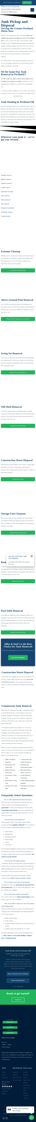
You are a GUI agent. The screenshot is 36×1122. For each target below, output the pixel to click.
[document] (18, 561)
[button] (31, 556)
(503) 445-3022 (16, 562)
